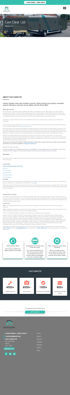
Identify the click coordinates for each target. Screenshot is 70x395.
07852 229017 (41, 2)
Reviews (39, 345)
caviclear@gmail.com (13, 336)
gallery (35, 183)
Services (39, 339)
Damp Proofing (7, 170)
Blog (38, 350)
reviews (48, 181)
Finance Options (7, 177)
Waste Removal (7, 172)
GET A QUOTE (35, 312)
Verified (39, 342)
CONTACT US (9, 349)
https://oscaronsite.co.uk (25, 126)
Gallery (39, 347)
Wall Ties (5, 168)
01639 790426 (31, 2)
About (39, 336)
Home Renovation (7, 175)
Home (39, 333)
